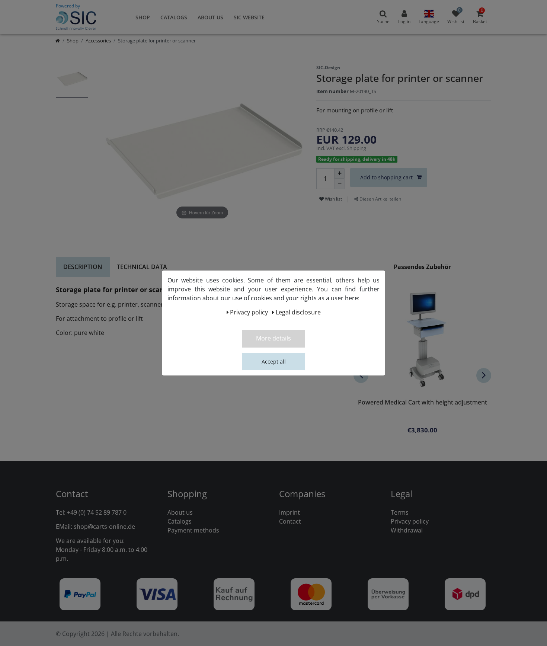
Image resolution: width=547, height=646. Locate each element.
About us (210, 17)
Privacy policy (410, 521)
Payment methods (193, 530)
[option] (72, 83)
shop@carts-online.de (104, 526)
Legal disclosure (298, 312)
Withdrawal (407, 530)
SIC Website (249, 17)
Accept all (274, 361)
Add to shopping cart (386, 177)
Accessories (98, 40)
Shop (142, 17)
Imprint (289, 512)
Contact (290, 521)
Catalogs (173, 17)
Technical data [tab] (142, 267)
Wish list (333, 199)
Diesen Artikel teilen (379, 199)
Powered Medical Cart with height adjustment (422, 402)
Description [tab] (82, 267)
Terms (400, 512)
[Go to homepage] (57, 40)
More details (273, 338)
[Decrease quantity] (339, 184)
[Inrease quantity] (339, 173)
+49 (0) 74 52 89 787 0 (97, 512)
